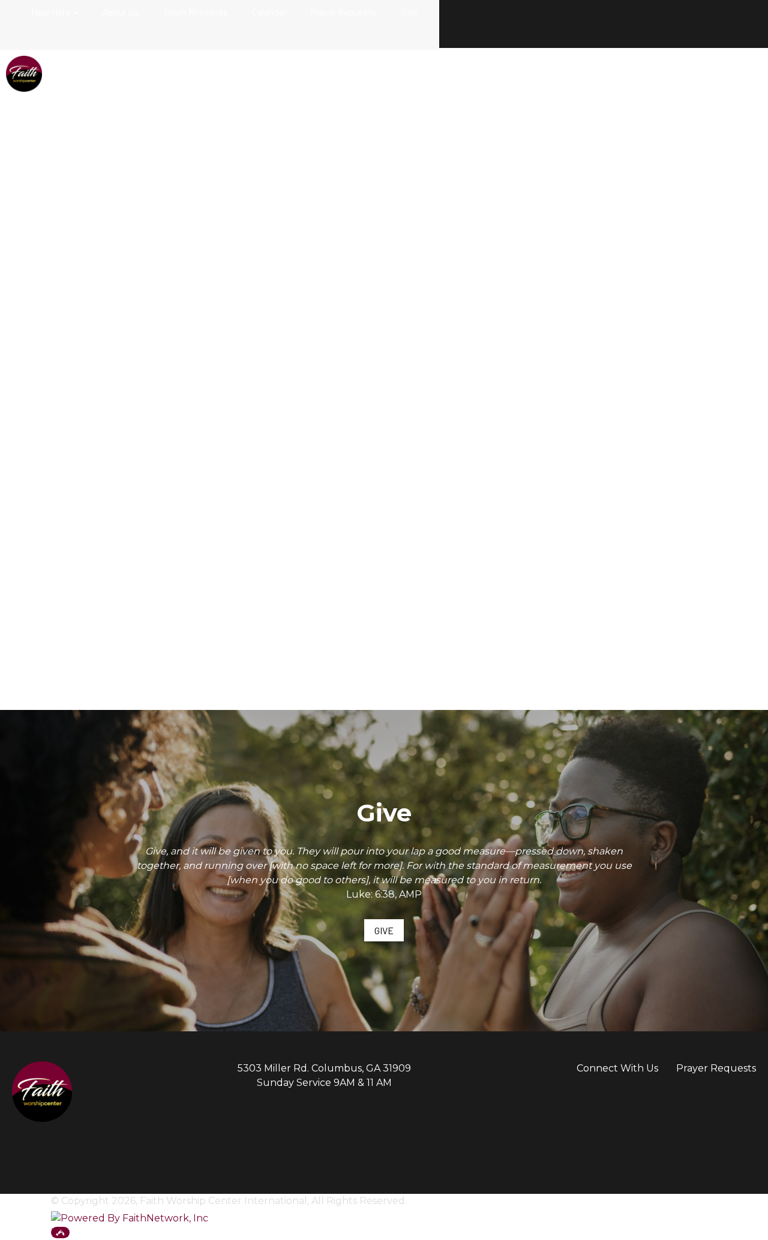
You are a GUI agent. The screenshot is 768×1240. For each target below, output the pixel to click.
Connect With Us (617, 1068)
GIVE (384, 930)
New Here (50, 11)
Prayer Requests (343, 11)
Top (60, 1232)
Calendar (269, 11)
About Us (120, 11)
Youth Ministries (195, 11)
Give (409, 11)
